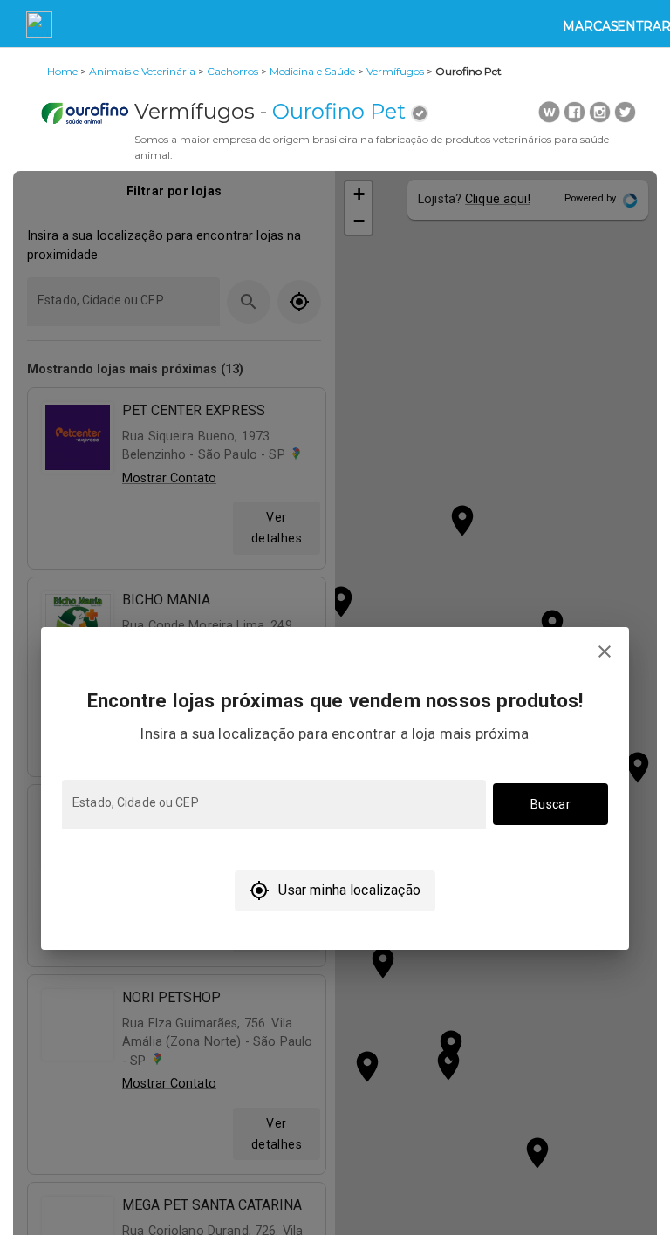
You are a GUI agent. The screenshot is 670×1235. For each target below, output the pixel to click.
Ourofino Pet (339, 111)
